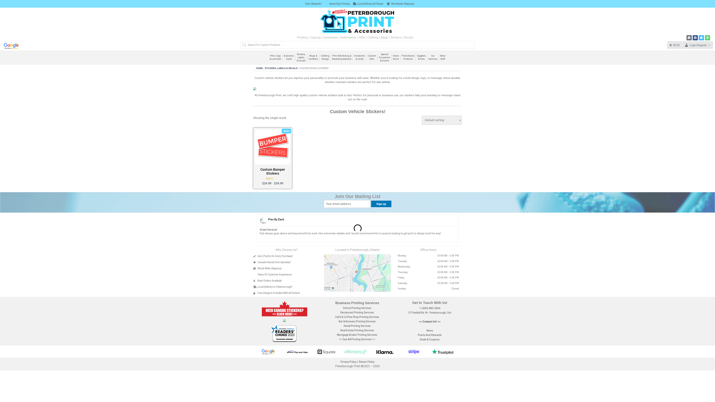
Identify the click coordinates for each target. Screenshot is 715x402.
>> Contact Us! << (430, 321)
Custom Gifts (372, 57)
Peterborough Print (347, 366)
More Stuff (442, 57)
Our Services (432, 57)
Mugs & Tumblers (313, 57)
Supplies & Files (421, 57)
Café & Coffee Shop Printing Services (357, 316)
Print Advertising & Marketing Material (341, 57)
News (430, 330)
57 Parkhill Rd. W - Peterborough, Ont (429, 312)
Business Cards (289, 57)
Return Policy (366, 361)
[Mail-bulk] (689, 37)
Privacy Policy (349, 361)
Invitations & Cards (359, 57)
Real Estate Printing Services (357, 330)
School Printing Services (357, 308)
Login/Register (698, 45)
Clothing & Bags (325, 57)
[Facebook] (695, 37)
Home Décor (396, 57)
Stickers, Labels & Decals (281, 68)
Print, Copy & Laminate (275, 57)
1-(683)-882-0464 (429, 308)
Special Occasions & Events (384, 57)
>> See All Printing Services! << (357, 339)
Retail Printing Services (357, 325)
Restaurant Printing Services (357, 312)
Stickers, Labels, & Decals (301, 57)
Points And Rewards (430, 335)
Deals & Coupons (430, 339)
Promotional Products (408, 57)
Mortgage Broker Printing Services (357, 334)
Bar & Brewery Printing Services (357, 321)
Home (259, 68)
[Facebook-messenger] (701, 37)
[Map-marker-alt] (707, 37)
